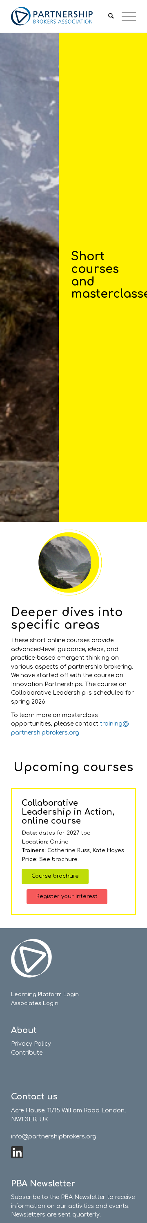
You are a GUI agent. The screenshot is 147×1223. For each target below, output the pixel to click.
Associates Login (34, 1003)
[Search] (107, 16)
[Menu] (125, 16)
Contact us (34, 1096)
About (24, 1030)
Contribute (26, 1053)
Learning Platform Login (45, 994)
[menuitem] (107, 16)
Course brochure (55, 876)
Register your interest (67, 896)
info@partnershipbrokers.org (53, 1137)
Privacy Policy (31, 1044)
